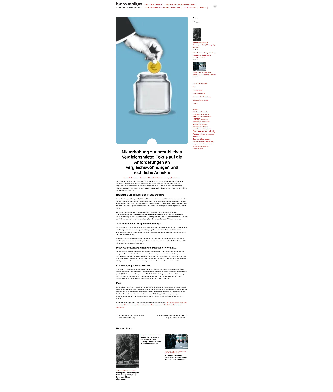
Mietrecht (155, 177)
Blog (117, 370)
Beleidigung (195, 109)
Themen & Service (190, 7)
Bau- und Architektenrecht (200, 83)
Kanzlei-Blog (175, 7)
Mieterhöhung (149, 177)
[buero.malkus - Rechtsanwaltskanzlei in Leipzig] (129, 7)
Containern (203, 116)
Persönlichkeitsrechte (199, 93)
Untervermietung (197, 141)
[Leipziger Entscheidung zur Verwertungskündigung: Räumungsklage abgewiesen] (197, 34)
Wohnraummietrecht (208, 144)
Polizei (209, 129)
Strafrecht (196, 136)
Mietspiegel (204, 124)
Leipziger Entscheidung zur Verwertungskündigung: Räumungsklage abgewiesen (127, 376)
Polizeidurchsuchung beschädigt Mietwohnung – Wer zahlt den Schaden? (176, 357)
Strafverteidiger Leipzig (201, 139)
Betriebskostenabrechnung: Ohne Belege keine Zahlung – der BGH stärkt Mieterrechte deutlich (152, 340)
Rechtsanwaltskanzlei (153, 4)
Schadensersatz (210, 134)
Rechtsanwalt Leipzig (165, 177)
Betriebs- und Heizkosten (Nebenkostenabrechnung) (201, 113)
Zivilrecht (135, 177)
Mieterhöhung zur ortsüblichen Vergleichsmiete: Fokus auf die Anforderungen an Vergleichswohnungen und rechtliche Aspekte (152, 162)
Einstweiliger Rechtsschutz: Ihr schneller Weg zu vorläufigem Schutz (171, 317)
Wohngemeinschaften (197, 144)
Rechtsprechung (175, 177)
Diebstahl (208, 116)
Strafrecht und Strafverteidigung (202, 97)
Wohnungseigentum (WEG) (200, 100)
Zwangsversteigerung (198, 148)
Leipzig (142, 177)
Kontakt (203, 7)
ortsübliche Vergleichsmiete (200, 126)
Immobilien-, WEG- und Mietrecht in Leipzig (180, 4)
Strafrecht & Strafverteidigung (157, 7)
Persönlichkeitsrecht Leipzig (200, 129)
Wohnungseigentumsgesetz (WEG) (201, 146)
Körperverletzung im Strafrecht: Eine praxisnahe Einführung (131, 317)
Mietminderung (197, 121)
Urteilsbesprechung (207, 141)
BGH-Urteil (196, 116)
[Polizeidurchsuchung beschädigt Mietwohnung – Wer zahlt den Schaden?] (199, 66)
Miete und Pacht (127, 177)
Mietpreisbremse (206, 121)
